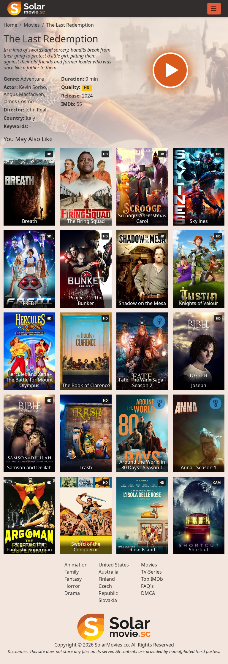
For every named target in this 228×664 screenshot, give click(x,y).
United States (114, 564)
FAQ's (147, 586)
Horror (72, 586)
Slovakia (108, 600)
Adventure (32, 79)
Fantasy (73, 579)
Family (71, 572)
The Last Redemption (70, 25)
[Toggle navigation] (214, 9)
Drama (72, 593)
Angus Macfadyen (24, 94)
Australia (108, 572)
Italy (30, 118)
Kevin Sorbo (32, 87)
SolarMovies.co (112, 644)
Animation (76, 564)
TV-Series (151, 572)
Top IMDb (152, 579)
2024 (87, 95)
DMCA (148, 593)
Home (10, 25)
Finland (107, 579)
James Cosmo (19, 101)
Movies (32, 25)
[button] (170, 70)
